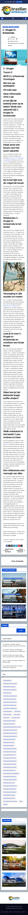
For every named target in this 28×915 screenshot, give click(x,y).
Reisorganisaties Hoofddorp (10, 779)
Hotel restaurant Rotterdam (10, 705)
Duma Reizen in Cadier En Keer (13, 597)
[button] (23, 18)
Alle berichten (14, 906)
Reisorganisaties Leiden (9, 782)
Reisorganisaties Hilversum (10, 776)
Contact (23, 911)
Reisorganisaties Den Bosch (10, 748)
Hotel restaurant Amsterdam (10, 696)
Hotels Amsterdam (8, 711)
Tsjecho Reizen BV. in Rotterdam (12, 613)
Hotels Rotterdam (7, 714)
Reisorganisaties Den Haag (10, 751)
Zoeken (21, 630)
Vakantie (20, 578)
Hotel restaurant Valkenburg (10, 708)
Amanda (13, 37)
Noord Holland (13, 578)
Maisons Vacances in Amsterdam (12, 581)
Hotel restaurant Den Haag (10, 699)
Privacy (20, 908)
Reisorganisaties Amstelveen (10, 733)
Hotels (10, 911)
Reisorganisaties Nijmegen (10, 789)
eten (6, 444)
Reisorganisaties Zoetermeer (10, 801)
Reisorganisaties (16, 717)
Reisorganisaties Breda (9, 742)
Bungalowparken (7, 680)
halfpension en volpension (10, 306)
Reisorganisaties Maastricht (10, 785)
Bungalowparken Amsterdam (10, 683)
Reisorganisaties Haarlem (9, 770)
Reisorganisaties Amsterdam (10, 736)
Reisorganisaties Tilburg (9, 795)
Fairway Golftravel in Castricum (19, 550)
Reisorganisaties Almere (9, 723)
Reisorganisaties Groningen (10, 767)
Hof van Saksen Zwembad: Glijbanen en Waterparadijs (14, 882)
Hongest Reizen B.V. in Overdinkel (9, 550)
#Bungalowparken (13, 41)
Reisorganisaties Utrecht (9, 798)
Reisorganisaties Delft (9, 745)
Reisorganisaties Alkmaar (9, 720)
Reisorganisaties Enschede (10, 764)
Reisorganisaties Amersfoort (10, 730)
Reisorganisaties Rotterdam (10, 792)
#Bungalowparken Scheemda (16, 43)
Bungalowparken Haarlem (9, 686)
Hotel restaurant (7, 692)
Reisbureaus (6, 717)
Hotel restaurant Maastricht (10, 702)
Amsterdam (6, 578)
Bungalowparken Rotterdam (10, 689)
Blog (5, 828)
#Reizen (10, 45)
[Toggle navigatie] (13, 19)
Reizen (21, 801)
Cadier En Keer (7, 594)
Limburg (13, 594)
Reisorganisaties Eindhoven (10, 761)
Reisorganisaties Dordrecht (10, 758)
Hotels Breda (17, 711)
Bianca (7, 835)
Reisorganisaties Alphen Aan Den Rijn (12, 727)
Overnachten (17, 714)
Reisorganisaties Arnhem (9, 739)
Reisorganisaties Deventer (10, 754)
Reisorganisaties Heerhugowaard (11, 773)
